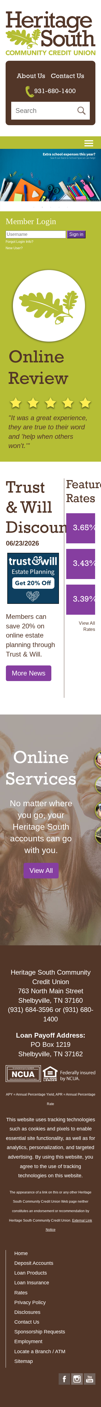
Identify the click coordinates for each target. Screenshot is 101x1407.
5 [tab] (67, 207)
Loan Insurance (31, 1282)
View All (41, 870)
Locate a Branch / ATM (39, 1351)
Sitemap (23, 1361)
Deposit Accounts (33, 1263)
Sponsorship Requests (39, 1332)
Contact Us (67, 76)
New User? (14, 248)
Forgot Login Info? (19, 242)
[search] (50, 111)
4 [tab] (59, 207)
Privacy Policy (30, 1302)
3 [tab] (50, 207)
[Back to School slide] (50, 175)
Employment (28, 1341)
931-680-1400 (55, 91)
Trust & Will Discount (39, 508)
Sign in (76, 234)
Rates (20, 1292)
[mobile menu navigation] (88, 143)
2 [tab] (42, 207)
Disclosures (27, 1312)
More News (28, 673)
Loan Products (30, 1273)
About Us (31, 76)
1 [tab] (33, 207)
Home (21, 1253)
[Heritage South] (50, 32)
